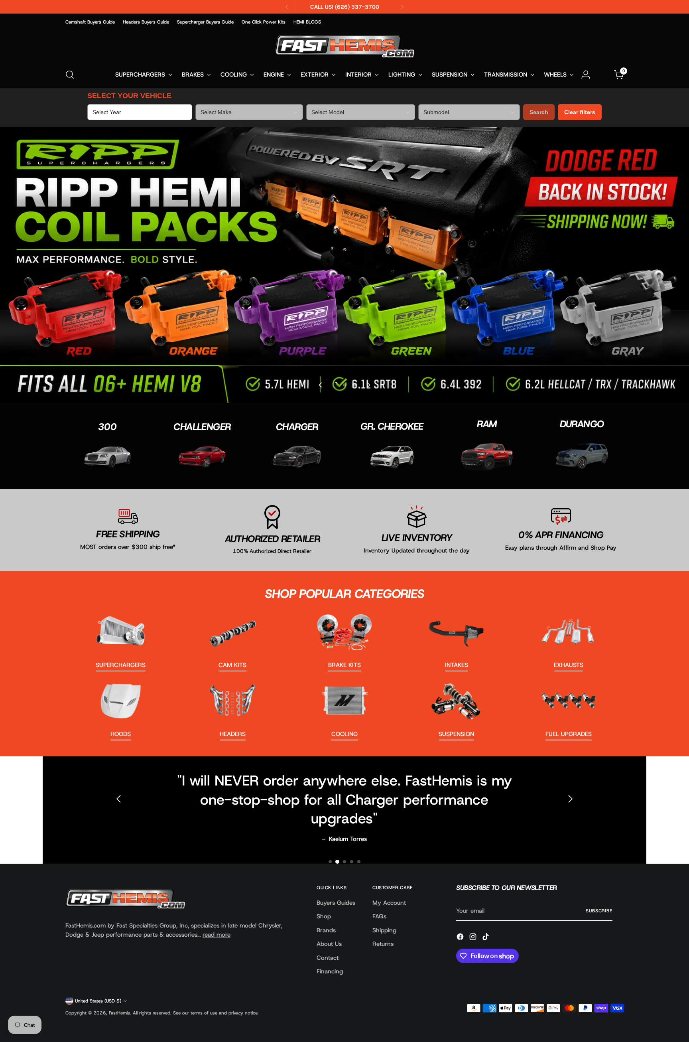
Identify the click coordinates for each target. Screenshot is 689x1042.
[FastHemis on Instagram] (473, 938)
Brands (326, 930)
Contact (328, 958)
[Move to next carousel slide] (368, 385)
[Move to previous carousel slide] (321, 385)
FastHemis (119, 1013)
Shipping (384, 930)
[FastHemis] (344, 46)
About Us (329, 944)
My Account (389, 903)
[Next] (402, 7)
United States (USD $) (98, 1001)
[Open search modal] (70, 75)
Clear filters (579, 112)
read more (216, 935)
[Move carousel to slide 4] (351, 861)
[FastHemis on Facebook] (461, 938)
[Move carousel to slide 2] (344, 385)
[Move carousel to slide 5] (358, 861)
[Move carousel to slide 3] (354, 385)
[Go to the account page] (586, 75)
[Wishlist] (602, 75)
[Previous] (287, 7)
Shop (324, 916)
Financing (330, 971)
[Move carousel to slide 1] (330, 861)
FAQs (379, 916)
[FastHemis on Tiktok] (486, 938)
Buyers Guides (336, 903)
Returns (383, 944)
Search (539, 112)
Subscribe (599, 911)
